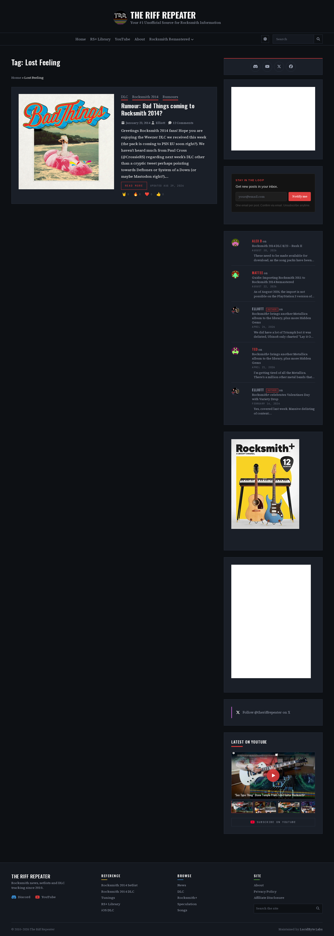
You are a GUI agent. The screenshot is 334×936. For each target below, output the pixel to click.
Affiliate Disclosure (269, 897)
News (181, 885)
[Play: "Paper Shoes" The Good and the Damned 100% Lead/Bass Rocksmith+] (312, 807)
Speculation (187, 904)
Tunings (108, 897)
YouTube (122, 39)
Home (80, 39)
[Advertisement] (273, 118)
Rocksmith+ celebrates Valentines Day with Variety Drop (281, 397)
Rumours (170, 96)
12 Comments (183, 123)
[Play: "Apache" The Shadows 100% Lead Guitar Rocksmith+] (289, 807)
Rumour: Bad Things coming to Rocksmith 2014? (157, 109)
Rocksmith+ (187, 897)
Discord (24, 897)
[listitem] (255, 67)
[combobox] (293, 39)
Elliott (160, 123)
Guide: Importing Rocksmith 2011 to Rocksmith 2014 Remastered (278, 280)
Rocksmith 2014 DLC (117, 891)
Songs (182, 910)
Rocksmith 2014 (145, 96)
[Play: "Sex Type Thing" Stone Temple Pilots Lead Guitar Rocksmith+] (242, 807)
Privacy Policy (265, 891)
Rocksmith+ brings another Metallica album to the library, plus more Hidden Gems (281, 318)
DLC (124, 96)
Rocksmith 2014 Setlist (119, 885)
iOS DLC (107, 910)
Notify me (299, 196)
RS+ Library (100, 39)
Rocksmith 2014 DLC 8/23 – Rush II (277, 246)
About (140, 39)
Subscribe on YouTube (276, 822)
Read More (134, 185)
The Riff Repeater (163, 15)
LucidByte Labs (311, 929)
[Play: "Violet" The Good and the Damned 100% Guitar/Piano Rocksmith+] (265, 807)
